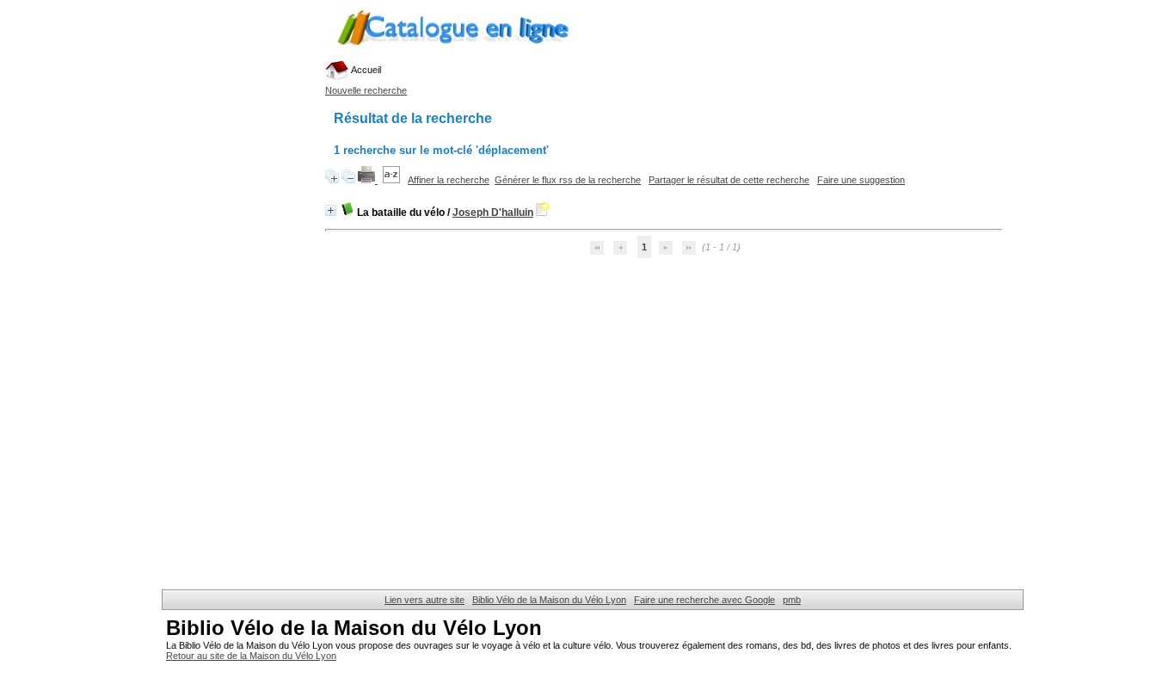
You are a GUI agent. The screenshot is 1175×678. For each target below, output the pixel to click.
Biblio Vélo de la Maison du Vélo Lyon (549, 600)
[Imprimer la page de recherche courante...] (368, 180)
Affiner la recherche (448, 180)
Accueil (365, 70)
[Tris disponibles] (393, 180)
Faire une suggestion (861, 180)
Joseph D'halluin (492, 212)
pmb (792, 600)
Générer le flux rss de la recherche (568, 180)
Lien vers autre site (424, 600)
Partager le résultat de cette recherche (729, 180)
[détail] (330, 210)
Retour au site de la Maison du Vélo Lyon (251, 655)
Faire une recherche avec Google (704, 600)
